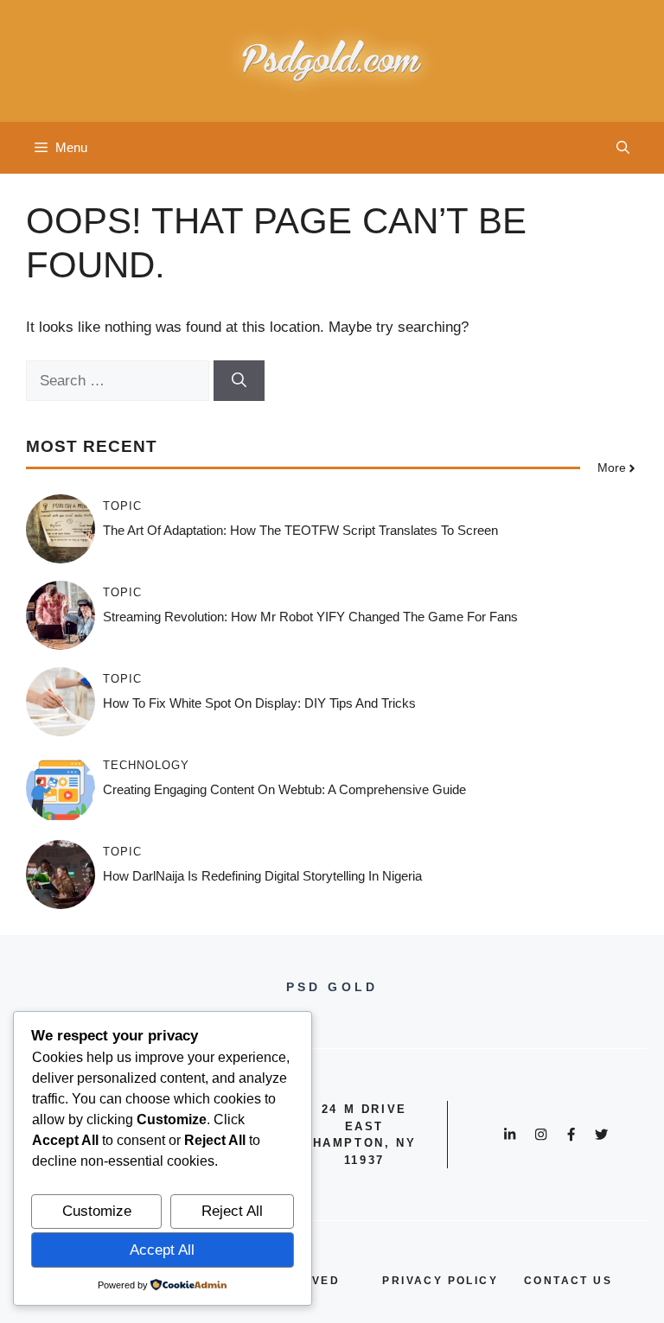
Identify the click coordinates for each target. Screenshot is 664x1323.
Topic (122, 506)
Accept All (162, 1250)
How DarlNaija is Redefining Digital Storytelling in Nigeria (262, 875)
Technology (146, 765)
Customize (96, 1211)
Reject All (232, 1211)
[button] (623, 148)
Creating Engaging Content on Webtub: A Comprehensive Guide (284, 789)
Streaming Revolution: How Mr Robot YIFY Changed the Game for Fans (310, 616)
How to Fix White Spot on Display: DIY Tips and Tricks (259, 703)
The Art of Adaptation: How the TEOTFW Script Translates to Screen (300, 530)
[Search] (239, 381)
